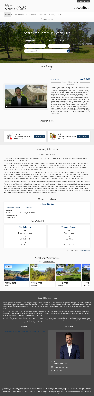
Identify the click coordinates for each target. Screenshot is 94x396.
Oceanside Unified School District (19, 208)
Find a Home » (39, 136)
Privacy (52, 15)
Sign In (87, 1)
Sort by (41, 261)
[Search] (68, 51)
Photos (22, 15)
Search (15, 15)
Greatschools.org (84, 250)
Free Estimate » (82, 136)
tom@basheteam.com (61, 367)
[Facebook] (87, 79)
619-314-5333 (48, 19)
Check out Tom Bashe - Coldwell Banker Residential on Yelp (24, 331)
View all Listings (47, 69)
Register (81, 1)
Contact (60, 15)
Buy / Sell (44, 15)
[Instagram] (84, 79)
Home (8, 15)
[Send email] (82, 79)
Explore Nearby (32, 15)
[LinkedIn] (89, 79)
